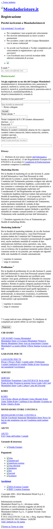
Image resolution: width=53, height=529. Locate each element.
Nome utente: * (8, 114)
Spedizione (6, 380)
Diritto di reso (33, 364)
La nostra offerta (19, 346)
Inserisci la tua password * (13, 99)
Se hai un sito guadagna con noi (26, 418)
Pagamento (16, 380)
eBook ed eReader (20, 399)
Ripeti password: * (9, 137)
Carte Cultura (23, 385)
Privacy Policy (14, 362)
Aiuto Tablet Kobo (9, 401)
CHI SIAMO (7, 338)
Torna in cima (16, 526)
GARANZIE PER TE (11, 359)
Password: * (6, 124)
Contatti (24, 436)
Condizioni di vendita (17, 364)
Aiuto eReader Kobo (38, 399)
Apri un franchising (32, 343)
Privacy (4, 362)
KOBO (4, 396)
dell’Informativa (39, 157)
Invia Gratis (36, 383)
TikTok (4, 417)
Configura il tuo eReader (30, 401)
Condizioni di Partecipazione (37, 162)
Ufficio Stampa (33, 346)
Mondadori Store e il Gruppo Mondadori (19, 341)
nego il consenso (11, 262)
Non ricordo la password (12, 104)
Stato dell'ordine (13, 436)
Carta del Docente (37, 385)
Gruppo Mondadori (22, 338)
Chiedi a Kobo (13, 404)
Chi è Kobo (6, 399)
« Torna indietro (8, 2)
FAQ (3, 436)
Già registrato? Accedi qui (12, 28)
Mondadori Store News (37, 417)
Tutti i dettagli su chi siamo (13, 522)
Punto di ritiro (7, 383)
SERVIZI (5, 378)
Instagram (22, 417)
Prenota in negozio (22, 383)
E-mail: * (5, 68)
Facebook (12, 417)
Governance (19, 367)
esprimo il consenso (13, 259)
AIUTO (4, 433)
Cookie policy (28, 362)
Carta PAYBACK (30, 380)
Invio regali (44, 380)
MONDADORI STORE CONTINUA (18, 415)
